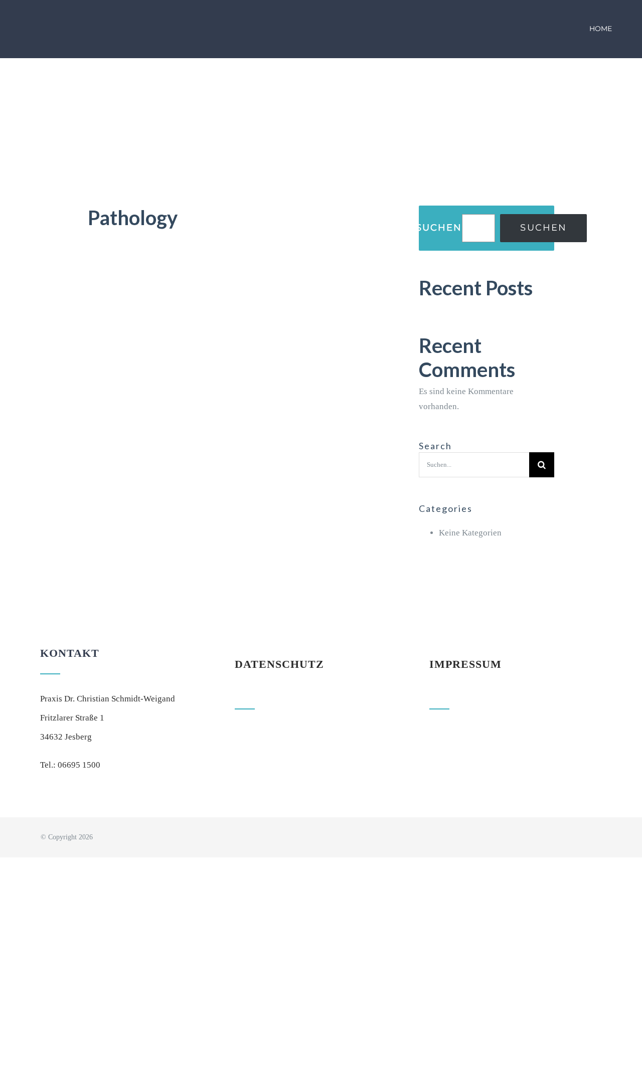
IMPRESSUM (465, 664)
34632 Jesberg (66, 737)
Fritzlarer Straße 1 (72, 718)
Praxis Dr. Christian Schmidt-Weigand (107, 698)
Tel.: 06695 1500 (70, 765)
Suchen (439, 228)
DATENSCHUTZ (279, 664)
